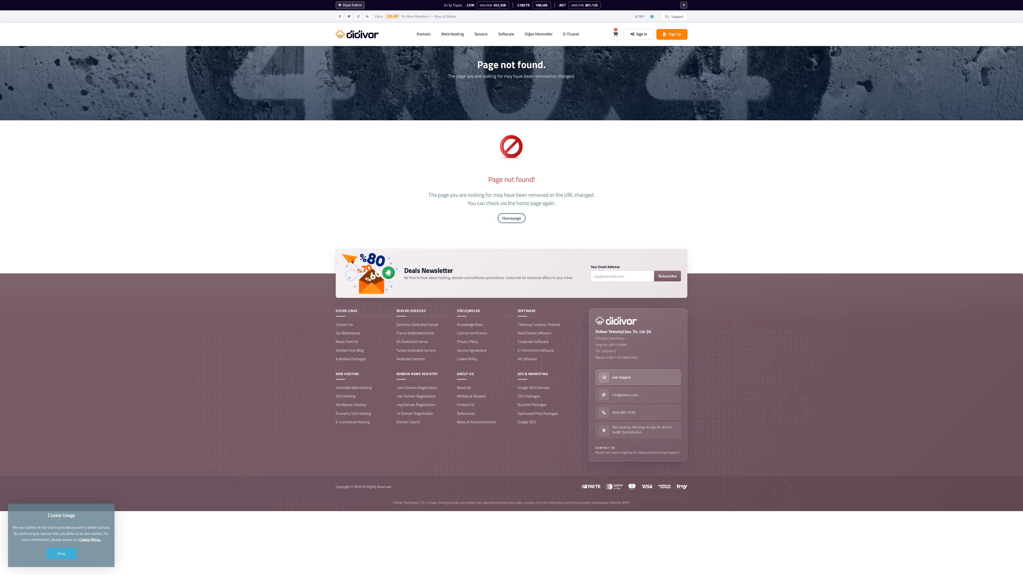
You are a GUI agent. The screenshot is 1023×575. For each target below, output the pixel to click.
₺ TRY (639, 16)
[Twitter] (349, 16)
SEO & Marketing (533, 373)
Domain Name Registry (417, 373)
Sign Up (675, 34)
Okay (61, 553)
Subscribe (667, 276)
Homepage (511, 218)
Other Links (347, 310)
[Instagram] (358, 16)
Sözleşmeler (468, 310)
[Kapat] (683, 5)
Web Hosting (347, 373)
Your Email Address (605, 267)
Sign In (641, 34)
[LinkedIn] (367, 16)
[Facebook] (340, 16)
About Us (465, 373)
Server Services (411, 310)
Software (527, 310)
